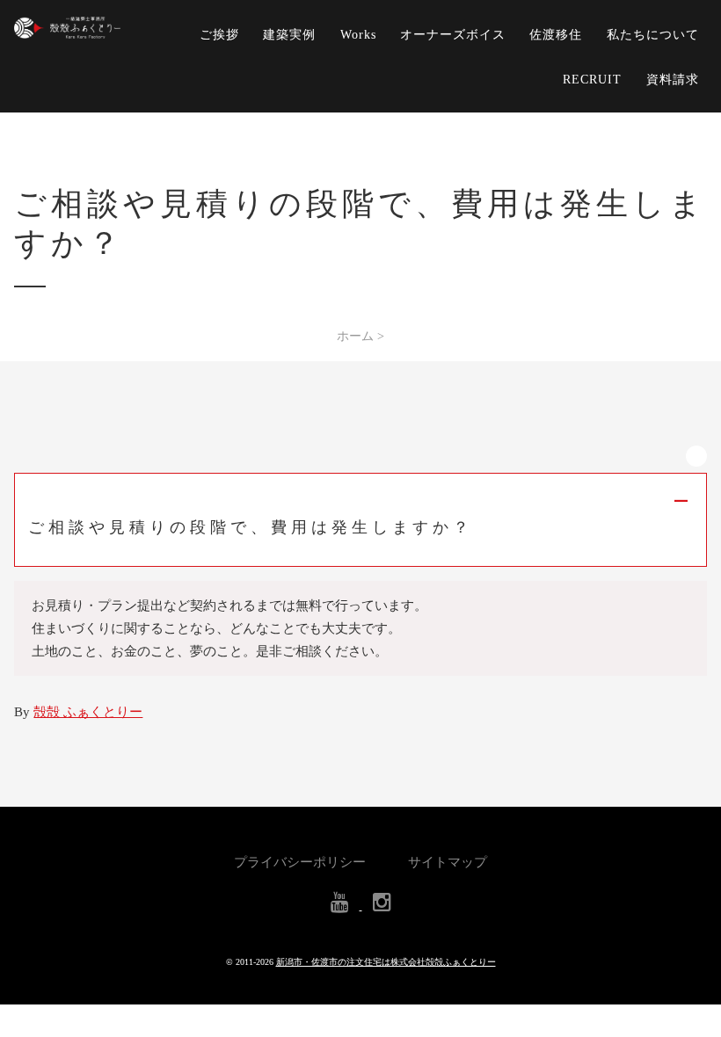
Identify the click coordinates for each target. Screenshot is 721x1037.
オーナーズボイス (453, 34)
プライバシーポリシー (300, 862)
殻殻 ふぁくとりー (87, 712)
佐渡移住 (555, 34)
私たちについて (653, 34)
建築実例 (289, 34)
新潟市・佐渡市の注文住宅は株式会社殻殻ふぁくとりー (386, 962)
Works (358, 34)
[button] (360, 520)
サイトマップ (447, 862)
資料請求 (672, 79)
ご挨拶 (219, 34)
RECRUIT (592, 79)
